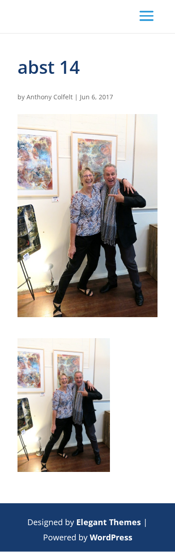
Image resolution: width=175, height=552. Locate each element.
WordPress (111, 537)
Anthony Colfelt (49, 97)
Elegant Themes (108, 522)
